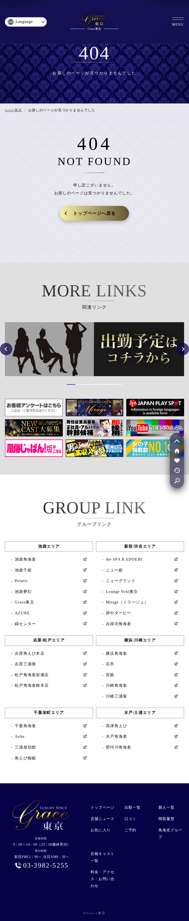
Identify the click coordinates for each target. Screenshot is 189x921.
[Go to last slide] (6, 349)
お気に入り (100, 830)
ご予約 (131, 830)
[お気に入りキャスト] (177, 460)
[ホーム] (177, 451)
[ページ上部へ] (177, 441)
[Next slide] (183, 349)
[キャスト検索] (177, 480)
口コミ (131, 819)
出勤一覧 (133, 807)
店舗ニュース (102, 819)
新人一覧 (166, 807)
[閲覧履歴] (177, 470)
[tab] (71, 384)
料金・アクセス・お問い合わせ (102, 879)
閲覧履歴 (166, 819)
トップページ (102, 807)
